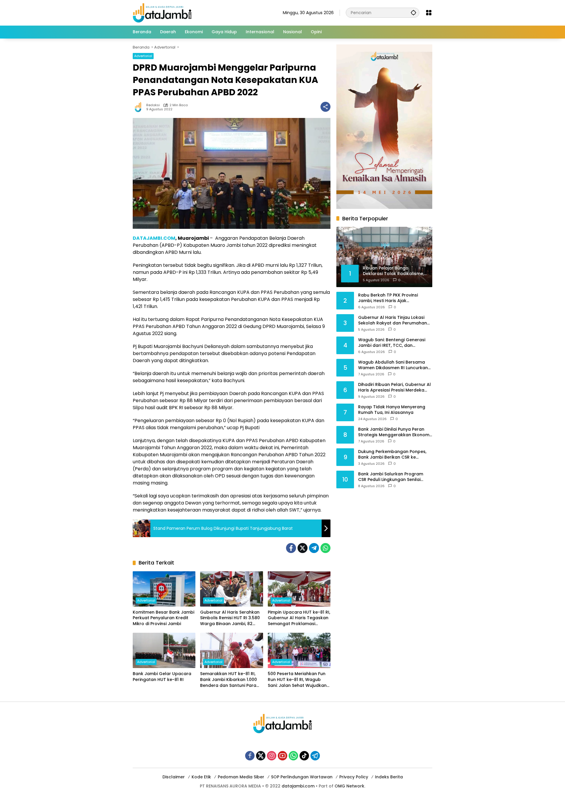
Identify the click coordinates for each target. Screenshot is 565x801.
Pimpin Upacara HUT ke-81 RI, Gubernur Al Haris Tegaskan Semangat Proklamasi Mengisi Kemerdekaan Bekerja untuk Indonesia (299, 618)
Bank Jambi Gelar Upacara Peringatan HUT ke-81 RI (162, 676)
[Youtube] (282, 755)
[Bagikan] (325, 107)
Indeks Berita (389, 777)
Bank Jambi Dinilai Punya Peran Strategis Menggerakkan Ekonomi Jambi (394, 432)
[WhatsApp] (325, 548)
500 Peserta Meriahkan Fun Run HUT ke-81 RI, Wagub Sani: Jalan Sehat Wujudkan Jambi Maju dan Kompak (297, 679)
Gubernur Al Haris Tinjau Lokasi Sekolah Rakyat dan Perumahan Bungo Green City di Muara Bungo (394, 320)
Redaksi (153, 105)
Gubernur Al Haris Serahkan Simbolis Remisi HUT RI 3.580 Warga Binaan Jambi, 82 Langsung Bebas (230, 618)
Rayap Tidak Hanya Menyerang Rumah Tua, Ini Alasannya (391, 409)
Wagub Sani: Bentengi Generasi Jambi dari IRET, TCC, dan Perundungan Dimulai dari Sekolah (395, 342)
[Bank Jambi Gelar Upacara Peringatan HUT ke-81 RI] (164, 650)
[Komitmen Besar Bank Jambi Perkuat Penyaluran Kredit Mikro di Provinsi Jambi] (164, 589)
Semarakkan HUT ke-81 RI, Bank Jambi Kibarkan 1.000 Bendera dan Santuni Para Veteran (228, 679)
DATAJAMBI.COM (154, 238)
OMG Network (349, 786)
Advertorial (143, 56)
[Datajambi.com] (162, 12)
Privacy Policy (353, 777)
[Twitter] (303, 548)
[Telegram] (314, 548)
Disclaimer (173, 777)
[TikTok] (304, 755)
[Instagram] (271, 755)
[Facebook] (291, 548)
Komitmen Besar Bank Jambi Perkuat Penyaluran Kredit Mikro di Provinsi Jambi (163, 618)
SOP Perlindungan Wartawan (302, 777)
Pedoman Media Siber (241, 777)
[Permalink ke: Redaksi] (139, 106)
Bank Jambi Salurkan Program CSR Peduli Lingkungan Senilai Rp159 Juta (390, 476)
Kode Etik (201, 777)
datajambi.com (298, 786)
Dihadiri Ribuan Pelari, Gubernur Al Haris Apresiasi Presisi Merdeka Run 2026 (394, 387)
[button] (413, 12)
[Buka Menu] (428, 12)
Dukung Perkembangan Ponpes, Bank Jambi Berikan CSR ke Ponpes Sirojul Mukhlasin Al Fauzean (392, 454)
